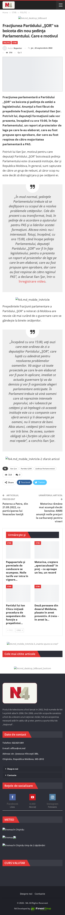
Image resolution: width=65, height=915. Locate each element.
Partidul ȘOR (26, 468)
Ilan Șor (13, 468)
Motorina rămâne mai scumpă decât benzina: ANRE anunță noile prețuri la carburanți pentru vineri (49, 512)
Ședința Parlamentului (45, 468)
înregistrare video (32, 281)
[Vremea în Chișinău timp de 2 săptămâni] (23, 845)
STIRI (14, 42)
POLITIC (7, 42)
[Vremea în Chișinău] (13, 829)
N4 (15, 908)
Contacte (11, 775)
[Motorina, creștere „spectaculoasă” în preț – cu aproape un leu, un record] (46, 550)
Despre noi (12, 768)
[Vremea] (9, 837)
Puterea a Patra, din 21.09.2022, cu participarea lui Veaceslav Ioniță (15, 509)
